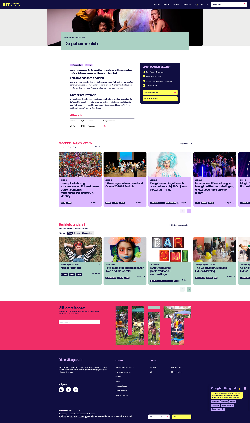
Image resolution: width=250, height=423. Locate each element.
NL (202, 4)
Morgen (232, 402)
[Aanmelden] (98, 322)
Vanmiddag (215, 402)
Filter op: (62, 233)
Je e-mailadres (65, 322)
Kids (151, 372)
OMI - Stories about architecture (162, 281)
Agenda (157, 4)
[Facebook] (68, 389)
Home (66, 37)
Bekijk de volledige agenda (179, 225)
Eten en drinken (171, 203)
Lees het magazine (122, 395)
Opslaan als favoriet (151, 99)
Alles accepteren (180, 417)
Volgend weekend (227, 405)
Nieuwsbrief (187, 4)
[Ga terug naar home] (11, 4)
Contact (118, 377)
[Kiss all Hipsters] (80, 261)
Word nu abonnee (121, 391)
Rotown (65, 274)
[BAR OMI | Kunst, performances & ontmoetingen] (169, 261)
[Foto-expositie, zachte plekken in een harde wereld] (125, 261)
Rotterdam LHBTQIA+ (157, 203)
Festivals (153, 367)
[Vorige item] (182, 211)
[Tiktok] (75, 389)
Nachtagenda (176, 367)
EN (207, 4)
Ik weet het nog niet (218, 409)
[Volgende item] (189, 211)
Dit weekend (215, 405)
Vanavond (224, 402)
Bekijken (93, 203)
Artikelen (176, 4)
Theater (89, 65)
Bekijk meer (184, 144)
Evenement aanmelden (123, 372)
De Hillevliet (201, 278)
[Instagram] (61, 389)
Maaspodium (77, 65)
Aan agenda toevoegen (157, 72)
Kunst (63, 203)
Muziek (108, 203)
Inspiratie (166, 4)
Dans (197, 203)
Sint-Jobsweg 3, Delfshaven (163, 81)
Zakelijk (118, 381)
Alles (70, 233)
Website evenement (151, 93)
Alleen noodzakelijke (157, 417)
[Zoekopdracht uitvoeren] (244, 4)
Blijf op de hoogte (121, 386)
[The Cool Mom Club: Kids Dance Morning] (214, 261)
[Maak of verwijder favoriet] (99, 264)
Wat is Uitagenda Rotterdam (125, 367)
